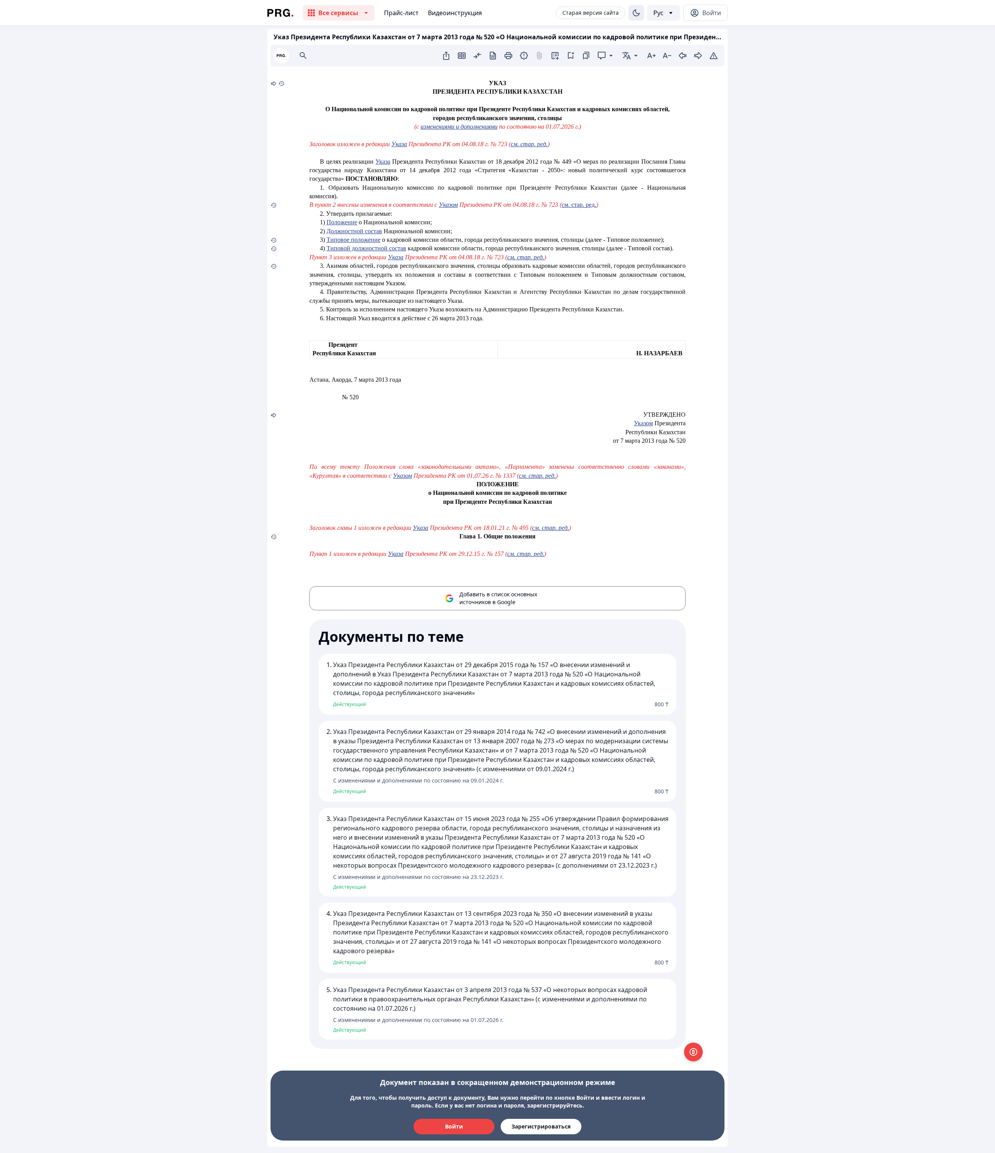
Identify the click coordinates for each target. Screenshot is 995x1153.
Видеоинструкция (455, 13)
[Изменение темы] (636, 13)
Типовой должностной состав (366, 248)
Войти (454, 1126)
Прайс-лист (401, 13)
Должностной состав (354, 231)
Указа (399, 144)
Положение (341, 222)
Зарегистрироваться (541, 1126)
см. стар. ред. (529, 144)
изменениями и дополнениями (459, 126)
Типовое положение (353, 239)
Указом (643, 423)
